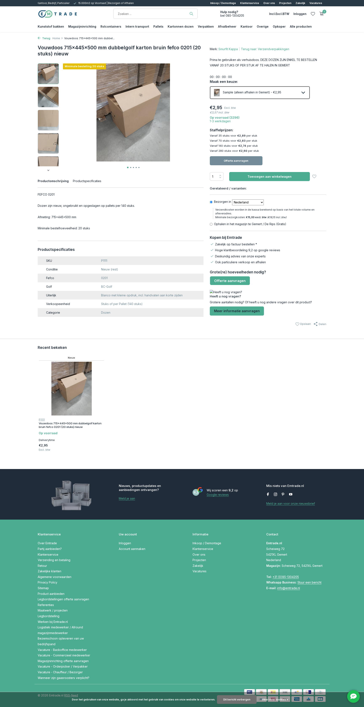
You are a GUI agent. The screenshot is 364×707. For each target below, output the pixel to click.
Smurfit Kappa (228, 49)
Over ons (269, 3)
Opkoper (279, 26)
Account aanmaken (132, 549)
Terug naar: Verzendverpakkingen (265, 49)
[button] (127, 167)
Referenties (46, 605)
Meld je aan (127, 498)
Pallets (158, 26)
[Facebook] (268, 494)
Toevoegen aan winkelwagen (270, 176)
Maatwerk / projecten (53, 610)
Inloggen (125, 543)
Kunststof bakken (51, 26)
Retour (42, 565)
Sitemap (43, 588)
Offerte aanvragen (236, 160)
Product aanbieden (51, 593)
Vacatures (315, 3)
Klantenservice (249, 3)
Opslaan (305, 323)
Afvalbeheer (227, 26)
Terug (45, 38)
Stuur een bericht (309, 582)
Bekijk (94, 448)
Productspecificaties (87, 181)
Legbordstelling (48, 616)
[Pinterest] (283, 494)
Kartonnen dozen (181, 26)
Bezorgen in (222, 201)
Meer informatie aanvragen (237, 311)
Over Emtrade (47, 543)
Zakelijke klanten (49, 571)
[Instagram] (275, 494)
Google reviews (218, 494)
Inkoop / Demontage (223, 3)
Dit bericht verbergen (236, 699)
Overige (263, 26)
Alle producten (301, 26)
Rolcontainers (110, 26)
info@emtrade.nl (288, 588)
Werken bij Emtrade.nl (53, 622)
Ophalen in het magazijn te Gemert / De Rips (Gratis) (250, 224)
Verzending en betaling (54, 560)
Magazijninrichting (82, 26)
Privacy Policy (47, 582)
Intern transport (137, 26)
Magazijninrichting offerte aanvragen (63, 661)
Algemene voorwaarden (54, 577)
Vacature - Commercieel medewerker (64, 655)
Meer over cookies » (275, 699)
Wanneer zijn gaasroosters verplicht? (63, 678)
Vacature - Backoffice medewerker (62, 650)
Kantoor (247, 26)
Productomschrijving (53, 181)
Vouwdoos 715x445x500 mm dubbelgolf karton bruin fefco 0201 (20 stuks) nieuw (70, 425)
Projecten (285, 3)
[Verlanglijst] (313, 13)
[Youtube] (290, 494)
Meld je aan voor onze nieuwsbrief (290, 503)
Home (56, 38)
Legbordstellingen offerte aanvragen (63, 599)
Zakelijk (300, 3)
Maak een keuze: (224, 81)
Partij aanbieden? (50, 549)
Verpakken (206, 26)
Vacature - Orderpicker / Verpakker (63, 666)
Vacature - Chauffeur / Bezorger (60, 672)
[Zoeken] (191, 14)
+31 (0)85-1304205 (286, 577)
